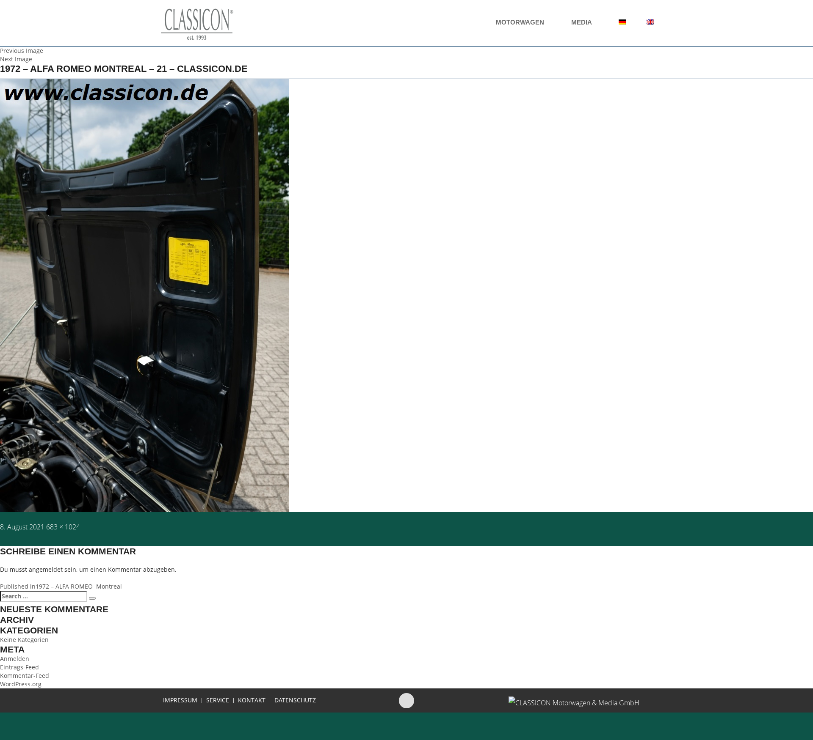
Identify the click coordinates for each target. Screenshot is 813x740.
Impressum (180, 700)
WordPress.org (20, 684)
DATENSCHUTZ (295, 700)
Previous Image (21, 51)
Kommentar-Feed (24, 675)
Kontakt (251, 700)
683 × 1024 (63, 527)
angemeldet (46, 569)
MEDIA (582, 22)
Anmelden (14, 659)
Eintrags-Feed (19, 667)
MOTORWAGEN (521, 22)
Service (217, 700)
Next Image (16, 59)
